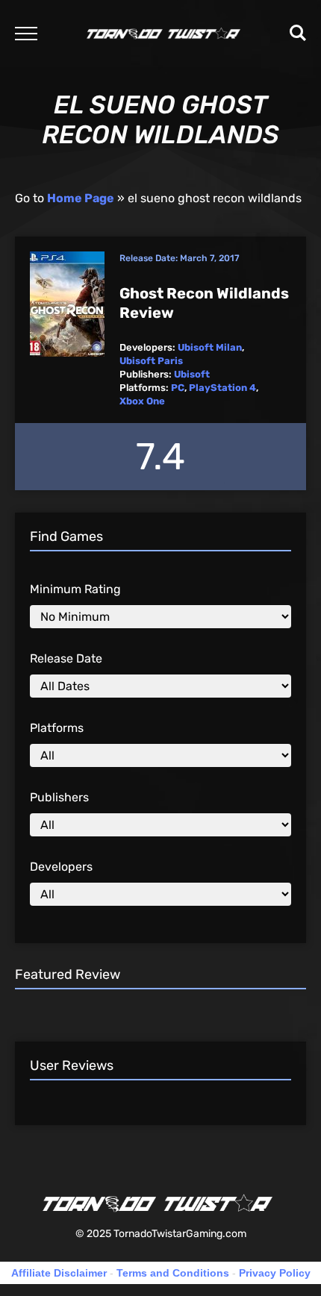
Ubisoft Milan (210, 347)
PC (177, 387)
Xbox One (142, 401)
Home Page (80, 198)
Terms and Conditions (172, 1273)
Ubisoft (192, 374)
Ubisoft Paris (151, 361)
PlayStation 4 (222, 387)
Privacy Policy (275, 1273)
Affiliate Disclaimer (59, 1273)
